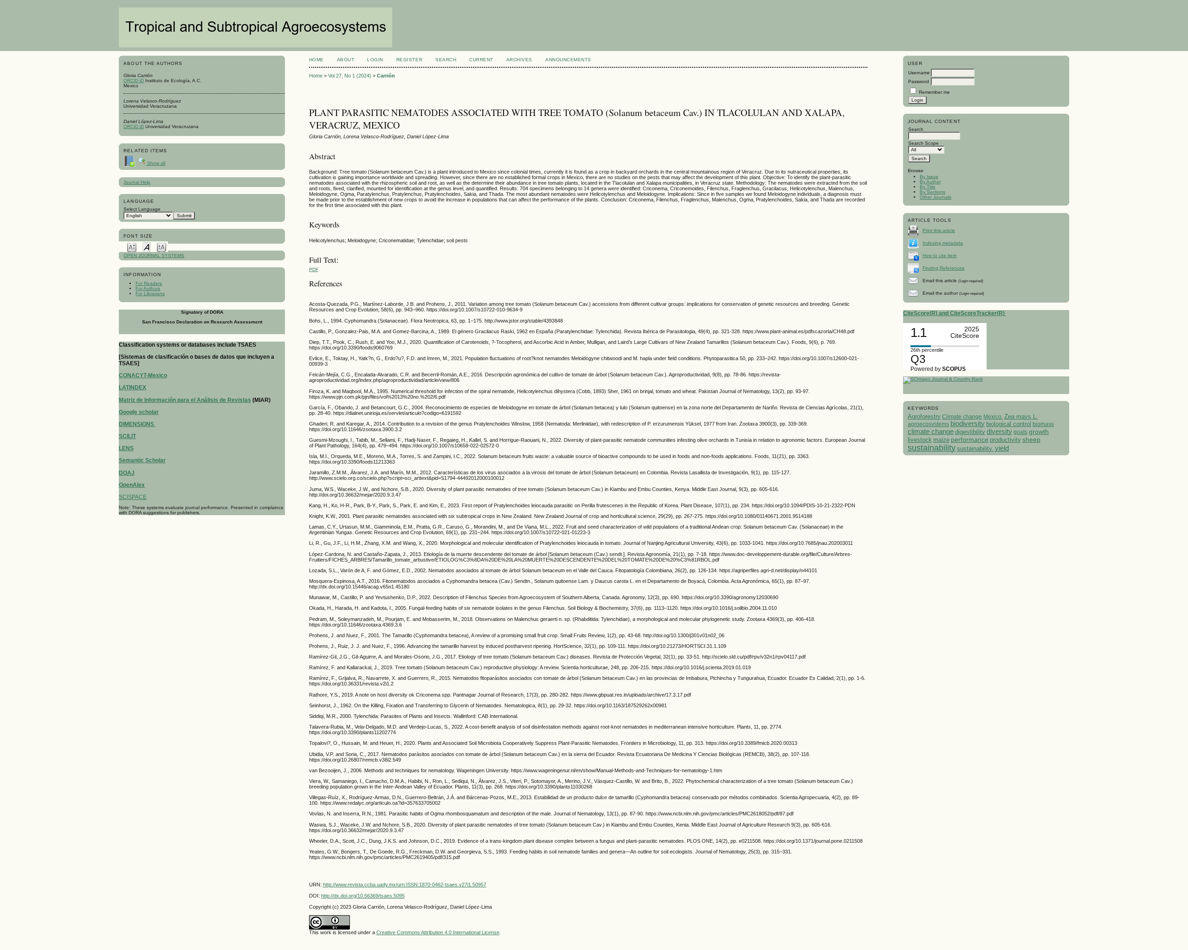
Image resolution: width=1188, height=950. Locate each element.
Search (445, 59)
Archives (519, 59)
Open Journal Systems (153, 255)
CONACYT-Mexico (143, 375)
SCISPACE (133, 497)
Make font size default (146, 246)
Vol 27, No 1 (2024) (349, 75)
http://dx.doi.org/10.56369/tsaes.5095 (363, 895)
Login (375, 59)
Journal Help (136, 182)
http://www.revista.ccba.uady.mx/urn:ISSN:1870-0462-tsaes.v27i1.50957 (404, 884)
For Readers (149, 283)
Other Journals (935, 197)
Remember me (934, 92)
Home (316, 59)
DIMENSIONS (137, 424)
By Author (930, 181)
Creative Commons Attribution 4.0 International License (437, 932)
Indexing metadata (943, 243)
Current (481, 59)
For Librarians (150, 293)
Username (919, 72)
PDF (313, 269)
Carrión (386, 75)
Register (409, 59)
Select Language (142, 209)
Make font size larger (161, 246)
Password (918, 81)
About (346, 59)
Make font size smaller (131, 246)
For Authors (148, 288)
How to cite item (939, 255)
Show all (155, 163)
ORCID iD (133, 80)
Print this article (939, 230)
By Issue (929, 176)
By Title (928, 186)
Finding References (943, 268)
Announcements (568, 59)
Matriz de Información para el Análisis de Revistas (185, 400)
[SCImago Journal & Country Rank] (943, 378)
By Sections (932, 191)
